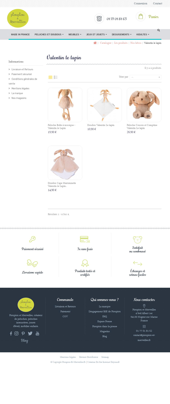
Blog (104, 336)
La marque (17, 93)
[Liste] (55, 77)
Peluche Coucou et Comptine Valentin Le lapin (142, 127)
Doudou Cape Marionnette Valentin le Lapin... (62, 185)
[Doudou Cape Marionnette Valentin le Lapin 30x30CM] (65, 163)
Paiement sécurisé (21, 74)
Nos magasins (18, 98)
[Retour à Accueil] (94, 43)
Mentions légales (20, 88)
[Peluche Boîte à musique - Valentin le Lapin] (65, 105)
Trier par (123, 77)
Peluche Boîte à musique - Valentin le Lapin (61, 127)
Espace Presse (104, 321)
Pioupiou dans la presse (104, 326)
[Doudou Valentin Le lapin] (104, 105)
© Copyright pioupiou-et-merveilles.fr (67, 362)
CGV (65, 316)
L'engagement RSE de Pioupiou (105, 311)
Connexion (140, 3)
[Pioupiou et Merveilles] (19, 18)
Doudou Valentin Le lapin (100, 125)
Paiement (65, 311)
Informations (16, 61)
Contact (157, 3)
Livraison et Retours (22, 69)
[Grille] (50, 77)
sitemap (105, 357)
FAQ (104, 316)
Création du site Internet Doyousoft (103, 362)
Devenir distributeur (88, 357)
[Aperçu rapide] (68, 119)
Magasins (105, 331)
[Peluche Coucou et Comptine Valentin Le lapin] (144, 105)
